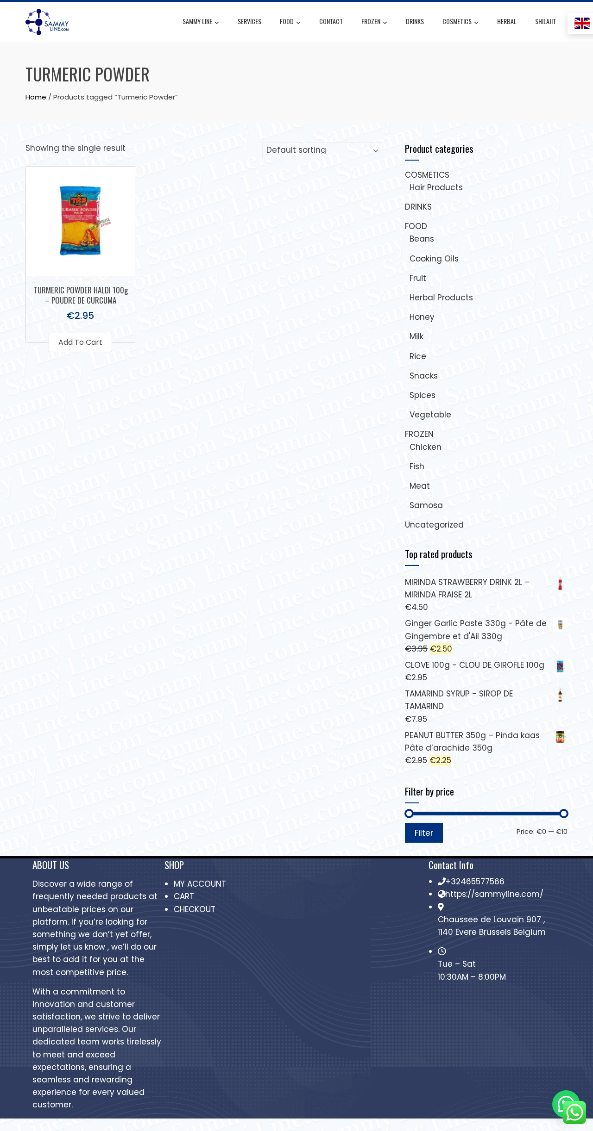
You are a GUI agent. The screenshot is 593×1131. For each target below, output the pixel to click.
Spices (422, 395)
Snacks (424, 375)
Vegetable (430, 414)
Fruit (418, 278)
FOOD (287, 21)
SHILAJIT (545, 21)
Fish (417, 466)
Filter (424, 833)
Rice (418, 356)
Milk (416, 336)
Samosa (426, 505)
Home (35, 97)
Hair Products (436, 187)
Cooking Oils (434, 258)
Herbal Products (441, 297)
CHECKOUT (194, 909)
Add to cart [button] (80, 342)
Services (249, 21)
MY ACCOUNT (200, 883)
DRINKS (415, 21)
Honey (422, 317)
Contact (331, 21)
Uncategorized (434, 524)
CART (184, 896)
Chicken (426, 447)
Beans (422, 238)
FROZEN (370, 21)
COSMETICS (457, 21)
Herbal (507, 21)
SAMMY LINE (197, 21)
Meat (420, 485)
